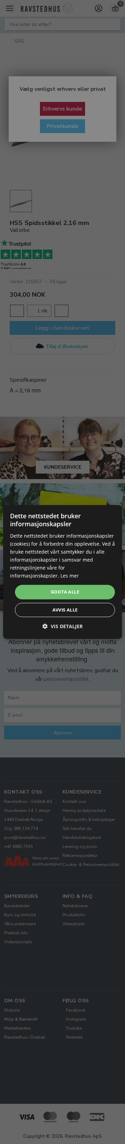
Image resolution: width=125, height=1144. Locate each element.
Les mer (69, 575)
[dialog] (62, 572)
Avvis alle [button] (65, 610)
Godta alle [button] (65, 592)
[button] (62, 626)
